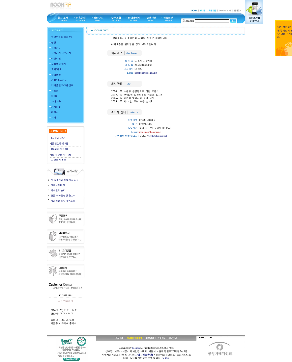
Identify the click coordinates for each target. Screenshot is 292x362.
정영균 (165, 358)
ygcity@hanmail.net (157, 136)
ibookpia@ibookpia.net (146, 72)
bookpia (136, 348)
